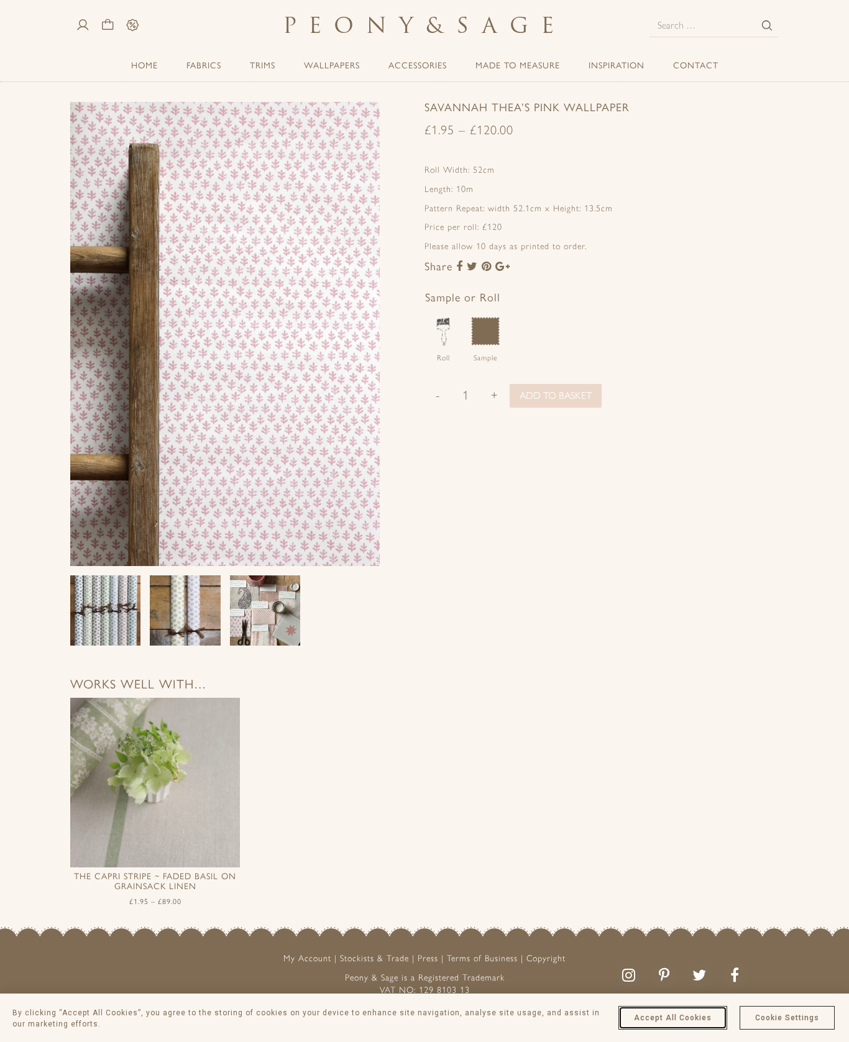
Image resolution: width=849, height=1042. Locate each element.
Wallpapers (332, 65)
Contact (695, 65)
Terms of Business (482, 958)
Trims (262, 65)
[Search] (767, 25)
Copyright (546, 958)
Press (428, 958)
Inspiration (617, 65)
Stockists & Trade (374, 958)
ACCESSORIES (417, 65)
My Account (307, 958)
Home (144, 65)
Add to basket (556, 395)
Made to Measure (517, 65)
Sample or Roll (462, 297)
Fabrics (203, 65)
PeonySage (424, 25)
